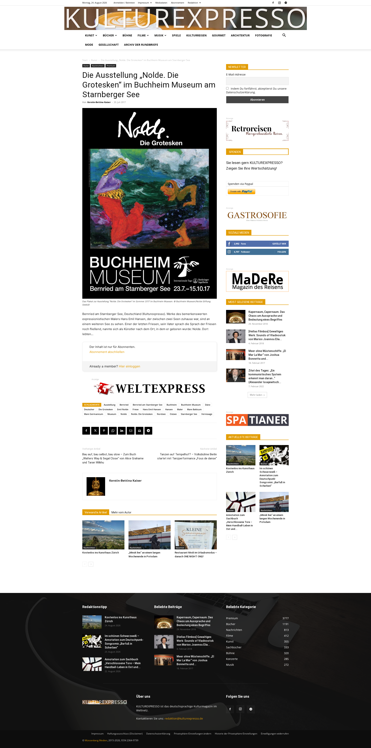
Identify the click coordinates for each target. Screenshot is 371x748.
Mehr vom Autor (121, 512)
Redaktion (193, 2)
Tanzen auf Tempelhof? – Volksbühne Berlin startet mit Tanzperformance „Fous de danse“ (187, 456)
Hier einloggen (129, 366)
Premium (111, 65)
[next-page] (90, 564)
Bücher (108, 35)
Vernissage (206, 414)
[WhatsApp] (113, 431)
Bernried (124, 404)
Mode (89, 44)
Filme (142, 35)
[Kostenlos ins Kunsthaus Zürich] (103, 534)
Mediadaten (161, 2)
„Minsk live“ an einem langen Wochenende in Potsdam (272, 518)
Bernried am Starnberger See (147, 404)
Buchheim (172, 404)
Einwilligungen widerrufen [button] (275, 733)
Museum (111, 414)
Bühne (127, 35)
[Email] (130, 431)
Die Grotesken (106, 409)
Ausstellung (109, 404)
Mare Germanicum (93, 414)
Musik (158, 35)
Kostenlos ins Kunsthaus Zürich (100, 552)
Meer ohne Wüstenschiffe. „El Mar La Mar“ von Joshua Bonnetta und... (267, 354)
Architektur (240, 35)
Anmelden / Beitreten (124, 2)
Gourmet (218, 35)
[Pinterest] (104, 431)
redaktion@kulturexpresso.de (184, 718)
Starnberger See (189, 414)
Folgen (281, 251)
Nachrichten (97, 65)
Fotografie (263, 35)
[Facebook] (273, 2)
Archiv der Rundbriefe (141, 44)
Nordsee (161, 414)
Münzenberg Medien (96, 740)
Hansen (169, 409)
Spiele (176, 35)
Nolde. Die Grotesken (142, 414)
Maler (180, 409)
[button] (284, 36)
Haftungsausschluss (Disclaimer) (125, 733)
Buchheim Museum (191, 404)
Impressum (143, 2)
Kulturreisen (196, 35)
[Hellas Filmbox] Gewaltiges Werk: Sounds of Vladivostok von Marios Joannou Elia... (266, 335)
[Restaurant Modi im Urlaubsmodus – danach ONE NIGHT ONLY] (196, 534)
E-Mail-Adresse (236, 74)
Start (85, 60)
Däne (207, 404)
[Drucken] (139, 431)
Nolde (124, 414)
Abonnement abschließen (106, 352)
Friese (136, 409)
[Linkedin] (122, 431)
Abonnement (177, 2)
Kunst (89, 35)
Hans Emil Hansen (152, 409)
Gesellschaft (109, 44)
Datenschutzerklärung (158, 733)
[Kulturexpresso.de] (185, 18)
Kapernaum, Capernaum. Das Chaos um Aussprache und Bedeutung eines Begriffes (266, 315)
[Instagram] (279, 2)
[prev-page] (84, 564)
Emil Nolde (122, 409)
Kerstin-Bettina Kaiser (99, 102)
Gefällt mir (279, 243)
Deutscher (89, 409)
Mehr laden (256, 394)
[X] (95, 431)
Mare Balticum (194, 409)
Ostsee (173, 414)
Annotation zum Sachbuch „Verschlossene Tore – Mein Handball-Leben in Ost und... (239, 522)
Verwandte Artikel (96, 512)
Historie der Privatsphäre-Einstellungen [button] (236, 733)
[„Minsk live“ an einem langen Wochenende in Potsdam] (149, 534)
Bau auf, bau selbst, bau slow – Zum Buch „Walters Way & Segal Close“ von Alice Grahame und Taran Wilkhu (113, 458)
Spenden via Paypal (240, 184)
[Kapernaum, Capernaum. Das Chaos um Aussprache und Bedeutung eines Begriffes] (235, 316)
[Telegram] (286, 2)
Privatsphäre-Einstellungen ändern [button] (192, 733)
